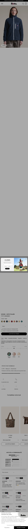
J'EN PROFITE (7, 268)
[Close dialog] (25, 259)
